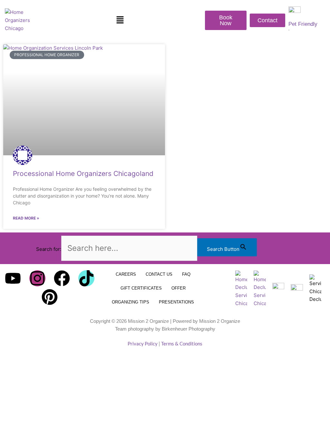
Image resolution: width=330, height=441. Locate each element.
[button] (119, 20)
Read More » (26, 218)
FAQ (186, 274)
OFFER (178, 288)
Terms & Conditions (181, 343)
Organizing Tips (130, 302)
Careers (126, 274)
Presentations (176, 302)
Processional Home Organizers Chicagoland (83, 173)
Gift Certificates (141, 288)
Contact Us (159, 274)
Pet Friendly (302, 24)
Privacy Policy (143, 343)
